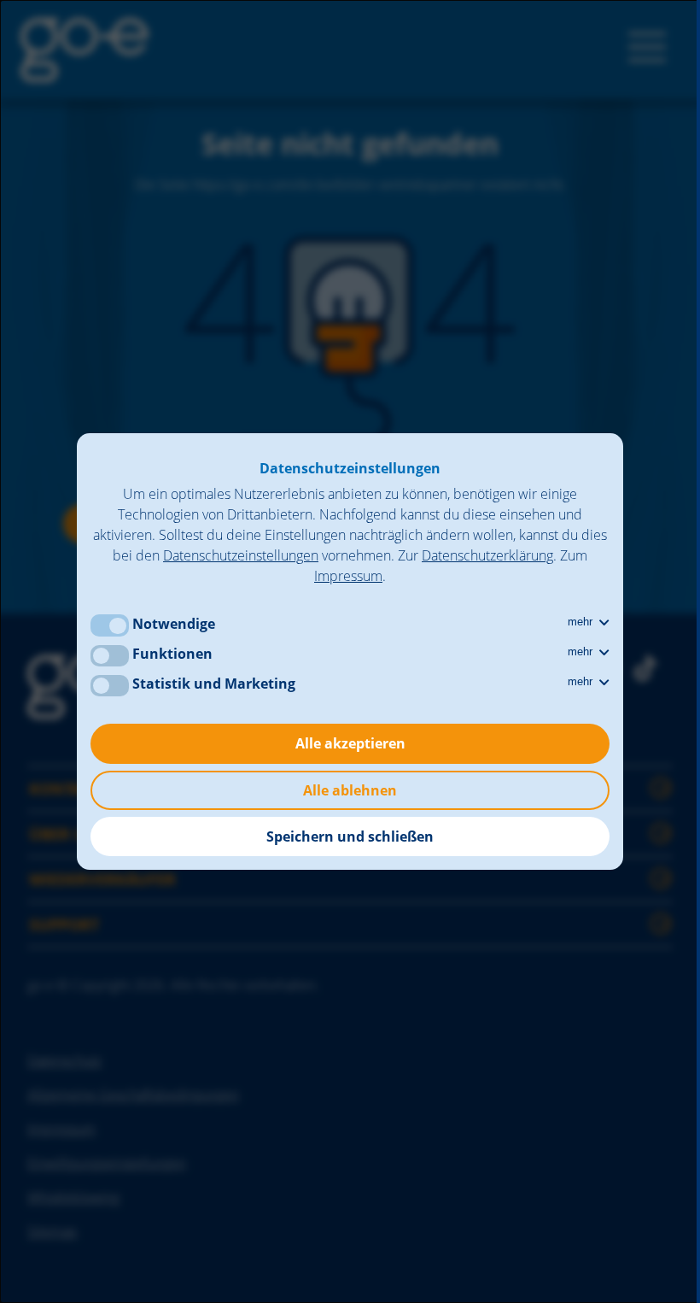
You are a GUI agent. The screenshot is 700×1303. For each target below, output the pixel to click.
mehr (582, 621)
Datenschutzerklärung (487, 555)
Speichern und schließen (350, 836)
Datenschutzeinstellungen (240, 555)
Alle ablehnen (350, 790)
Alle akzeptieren (350, 743)
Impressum (348, 575)
